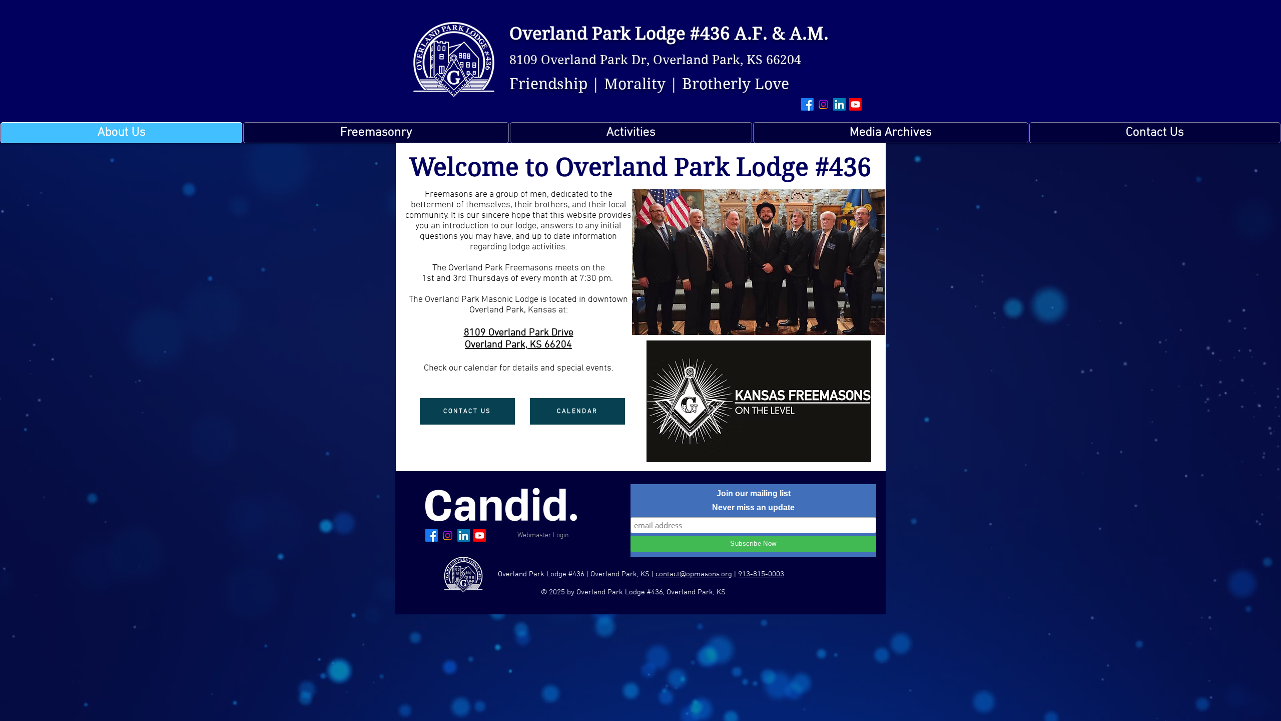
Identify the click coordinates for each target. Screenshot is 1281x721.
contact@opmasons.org (694, 574)
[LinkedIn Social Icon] (839, 104)
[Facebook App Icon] (807, 104)
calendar (480, 368)
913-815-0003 (761, 574)
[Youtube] (855, 104)
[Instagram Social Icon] (823, 104)
